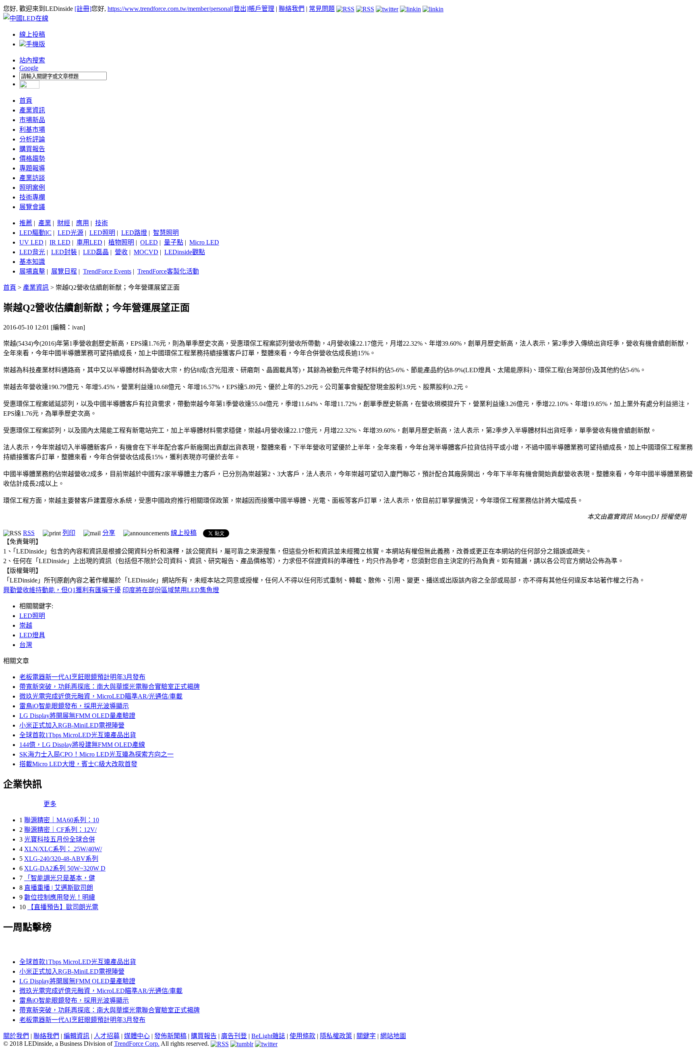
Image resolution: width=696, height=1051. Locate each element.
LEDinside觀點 (184, 252)
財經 (63, 223)
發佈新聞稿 (170, 1035)
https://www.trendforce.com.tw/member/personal (170, 8)
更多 (50, 803)
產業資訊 (32, 110)
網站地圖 (393, 1035)
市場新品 (32, 119)
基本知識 (32, 261)
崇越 (25, 625)
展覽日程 (64, 271)
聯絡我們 (291, 8)
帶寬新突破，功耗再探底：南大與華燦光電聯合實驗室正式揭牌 (109, 686)
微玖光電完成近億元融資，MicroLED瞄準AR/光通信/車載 (100, 696)
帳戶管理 (261, 8)
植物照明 (121, 242)
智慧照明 (166, 232)
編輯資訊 (76, 1035)
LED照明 (102, 232)
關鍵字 (366, 1035)
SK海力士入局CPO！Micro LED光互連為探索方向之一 (96, 754)
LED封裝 (64, 252)
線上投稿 (32, 34)
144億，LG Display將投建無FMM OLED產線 (82, 744)
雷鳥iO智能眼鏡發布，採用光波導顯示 (74, 706)
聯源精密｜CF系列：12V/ (60, 829)
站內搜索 (32, 60)
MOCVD (146, 252)
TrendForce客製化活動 (168, 271)
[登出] (240, 8)
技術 (101, 223)
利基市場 (32, 129)
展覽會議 (32, 206)
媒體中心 (137, 1035)
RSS (29, 532)
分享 (108, 532)
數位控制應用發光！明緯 (59, 897)
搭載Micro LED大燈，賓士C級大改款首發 (78, 764)
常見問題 (322, 8)
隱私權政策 (336, 1035)
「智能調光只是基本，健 (59, 878)
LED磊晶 (96, 252)
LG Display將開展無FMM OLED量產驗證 (77, 715)
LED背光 (32, 252)
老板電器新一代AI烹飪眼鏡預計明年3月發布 (82, 677)
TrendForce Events (107, 271)
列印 (68, 532)
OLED (149, 242)
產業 (44, 223)
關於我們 (16, 1035)
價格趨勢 (32, 158)
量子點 (173, 242)
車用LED (89, 242)
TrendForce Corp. (137, 1043)
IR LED (60, 242)
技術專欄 (32, 197)
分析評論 (32, 139)
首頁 (25, 100)
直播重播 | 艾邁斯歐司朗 (58, 887)
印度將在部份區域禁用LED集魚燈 (170, 590)
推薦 (25, 223)
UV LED (31, 242)
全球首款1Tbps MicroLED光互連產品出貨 (77, 735)
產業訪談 (32, 177)
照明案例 (32, 187)
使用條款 (302, 1035)
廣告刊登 (234, 1035)
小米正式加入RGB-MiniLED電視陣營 (71, 725)
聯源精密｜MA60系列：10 (61, 820)
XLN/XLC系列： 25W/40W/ (63, 849)
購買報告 (32, 148)
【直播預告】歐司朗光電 (62, 907)
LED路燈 (134, 232)
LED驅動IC (35, 232)
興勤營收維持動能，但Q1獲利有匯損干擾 (62, 590)
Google (28, 67)
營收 (121, 252)
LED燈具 (32, 635)
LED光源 (70, 232)
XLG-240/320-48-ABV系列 (61, 858)
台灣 (25, 644)
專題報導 (32, 168)
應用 (82, 223)
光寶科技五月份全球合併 (59, 839)
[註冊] (83, 8)
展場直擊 (32, 271)
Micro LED (204, 242)
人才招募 (107, 1035)
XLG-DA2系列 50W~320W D (65, 868)
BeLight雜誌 (268, 1035)
